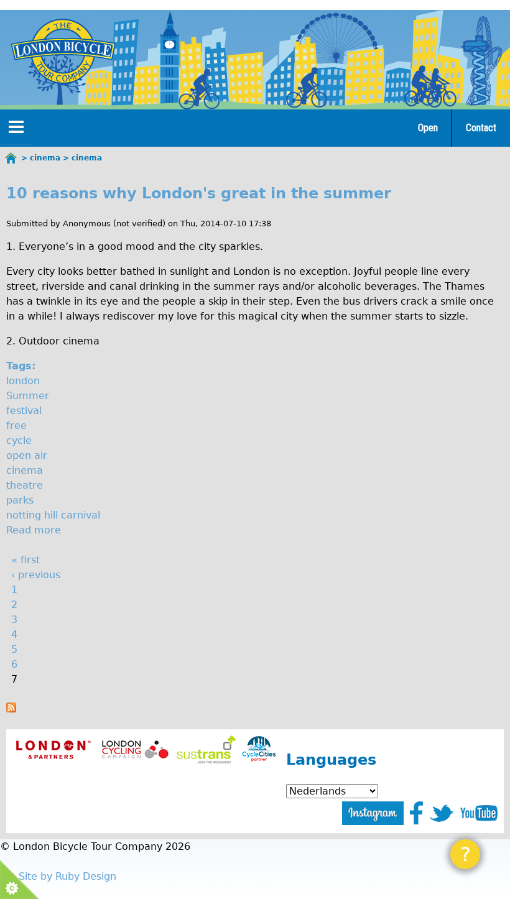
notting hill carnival (53, 515)
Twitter (441, 813)
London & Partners (53, 749)
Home (11, 157)
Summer (27, 396)
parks (20, 500)
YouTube (479, 813)
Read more (33, 530)
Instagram (373, 813)
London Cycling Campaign (135, 749)
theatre (24, 485)
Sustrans (206, 749)
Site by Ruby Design (67, 876)
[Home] (62, 51)
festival (24, 411)
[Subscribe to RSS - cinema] (11, 709)
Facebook (416, 812)
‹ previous (35, 575)
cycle (19, 440)
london (23, 381)
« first (25, 560)
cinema (24, 470)
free (16, 425)
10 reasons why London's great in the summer (198, 193)
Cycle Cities (259, 749)
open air (26, 455)
